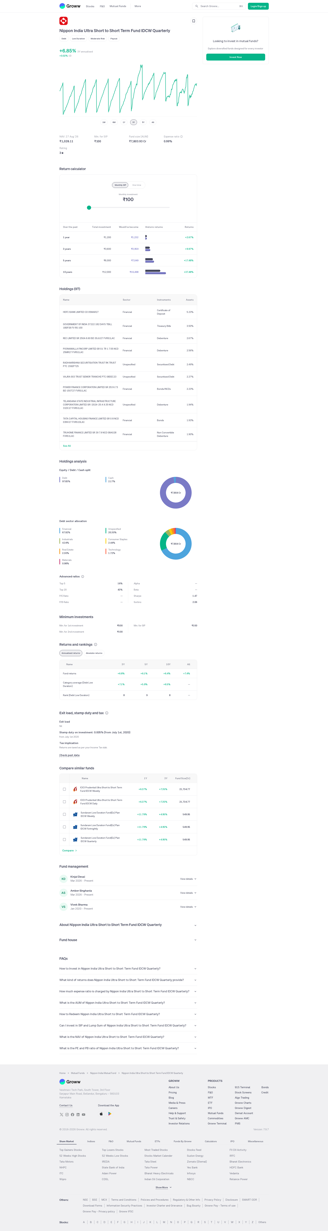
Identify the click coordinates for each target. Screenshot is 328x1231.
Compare (68, 850)
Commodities (215, 1118)
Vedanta (234, 1173)
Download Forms (92, 1205)
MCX (104, 1200)
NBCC (190, 1179)
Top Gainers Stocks (70, 1150)
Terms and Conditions (123, 1200)
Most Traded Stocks (156, 1150)
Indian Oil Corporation (156, 1179)
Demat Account (244, 1113)
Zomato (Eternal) (197, 1161)
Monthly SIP (120, 185)
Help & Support (177, 1113)
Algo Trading (242, 1097)
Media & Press (177, 1103)
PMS (237, 1123)
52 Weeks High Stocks (72, 1156)
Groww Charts (243, 1103)
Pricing (173, 1092)
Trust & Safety (177, 1118)
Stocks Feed (194, 1150)
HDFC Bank (236, 1167)
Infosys (191, 1173)
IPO (210, 1108)
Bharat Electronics (240, 1161)
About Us (174, 1087)
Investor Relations (179, 1123)
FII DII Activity (238, 1150)
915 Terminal (242, 1087)
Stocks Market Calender (158, 1156)
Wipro (62, 1179)
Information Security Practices (124, 1205)
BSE (94, 1200)
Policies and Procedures (155, 1200)
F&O (210, 1092)
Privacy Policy (212, 1200)
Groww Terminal (217, 1123)
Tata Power (151, 1167)
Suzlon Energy (195, 1156)
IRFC (232, 1156)
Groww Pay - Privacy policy (99, 1211)
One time (136, 185)
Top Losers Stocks (112, 1150)
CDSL (105, 1179)
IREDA (106, 1161)
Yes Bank (192, 1167)
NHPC (63, 1167)
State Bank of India (113, 1167)
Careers (173, 1108)
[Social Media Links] (61, 1115)
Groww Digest (243, 1108)
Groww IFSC (126, 1211)
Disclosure (231, 1200)
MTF (210, 1097)
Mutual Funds (215, 1113)
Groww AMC (242, 1118)
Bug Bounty (193, 1205)
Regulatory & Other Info (186, 1200)
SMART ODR (249, 1200)
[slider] (89, 208)
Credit (264, 1092)
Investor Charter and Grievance (164, 1205)
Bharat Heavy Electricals (159, 1173)
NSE (85, 1200)
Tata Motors (66, 1161)
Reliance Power (239, 1179)
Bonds (265, 1087)
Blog (171, 1097)
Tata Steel (150, 1161)
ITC (61, 1173)
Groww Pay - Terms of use (220, 1205)
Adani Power (109, 1173)
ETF (210, 1103)
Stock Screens (243, 1092)
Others (262, 1222)
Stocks (212, 1087)
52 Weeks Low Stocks (115, 1156)
